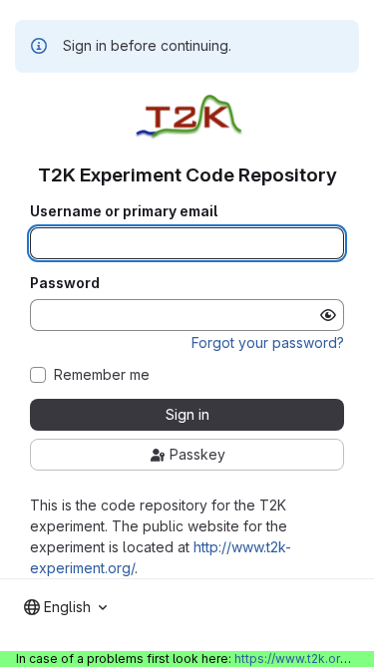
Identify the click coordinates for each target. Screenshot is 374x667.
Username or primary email (123, 211)
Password (65, 283)
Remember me (102, 375)
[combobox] (65, 607)
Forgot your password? (267, 342)
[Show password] (328, 315)
